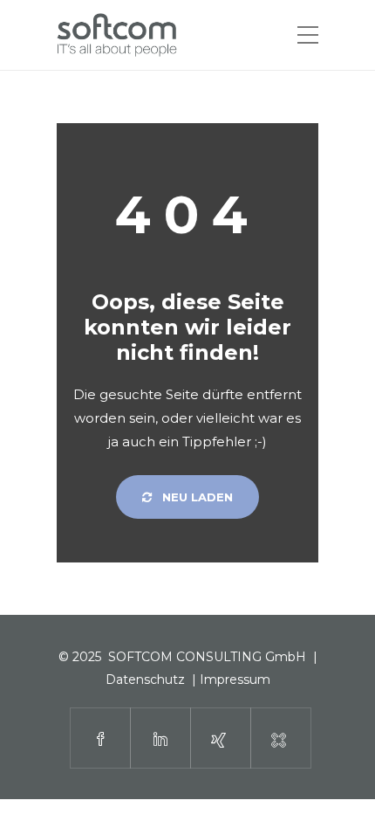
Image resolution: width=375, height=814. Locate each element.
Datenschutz (145, 679)
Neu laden (196, 497)
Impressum (235, 679)
